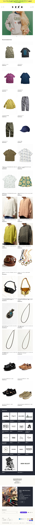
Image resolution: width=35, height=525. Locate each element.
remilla (3, 421)
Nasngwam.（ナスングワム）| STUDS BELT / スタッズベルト (9, 273)
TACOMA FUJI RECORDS (27, 432)
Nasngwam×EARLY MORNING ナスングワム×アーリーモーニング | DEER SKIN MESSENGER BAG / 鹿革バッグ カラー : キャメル (25, 299)
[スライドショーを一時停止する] (25, 36)
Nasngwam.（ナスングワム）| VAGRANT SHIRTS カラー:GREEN (9, 246)
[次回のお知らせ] (33, 1)
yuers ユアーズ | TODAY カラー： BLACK (7, 404)
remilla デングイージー (21, 115)
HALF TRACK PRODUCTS (4, 443)
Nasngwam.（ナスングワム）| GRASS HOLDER (24, 272)
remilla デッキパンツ (5, 141)
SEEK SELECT (20, 472)
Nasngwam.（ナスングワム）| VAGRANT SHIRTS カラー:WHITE (9, 220)
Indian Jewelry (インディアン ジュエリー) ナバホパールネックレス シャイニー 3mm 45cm (25, 352)
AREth (26, 442)
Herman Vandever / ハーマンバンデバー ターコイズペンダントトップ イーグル (9, 326)
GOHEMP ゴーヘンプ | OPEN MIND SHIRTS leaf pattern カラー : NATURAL (9, 193)
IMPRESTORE (20, 431)
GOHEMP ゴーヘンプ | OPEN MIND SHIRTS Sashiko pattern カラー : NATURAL (24, 167)
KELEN (11, 442)
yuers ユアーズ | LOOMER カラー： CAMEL (23, 378)
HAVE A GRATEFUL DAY (5, 432)
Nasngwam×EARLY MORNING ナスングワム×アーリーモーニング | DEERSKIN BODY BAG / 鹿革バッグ (9, 299)
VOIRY (11, 431)
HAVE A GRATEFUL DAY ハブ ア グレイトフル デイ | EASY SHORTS (25, 193)
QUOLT (19, 454)
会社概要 (21, 501)
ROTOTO (26, 454)
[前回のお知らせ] (2, 1)
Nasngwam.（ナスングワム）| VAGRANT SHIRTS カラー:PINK (25, 220)
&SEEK (3, 472)
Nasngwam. (12, 421)
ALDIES (19, 421)
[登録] (16, 512)
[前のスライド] (10, 36)
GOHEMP (27, 421)
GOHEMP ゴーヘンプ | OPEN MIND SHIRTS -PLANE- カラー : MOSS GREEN (9, 167)
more (17, 24)
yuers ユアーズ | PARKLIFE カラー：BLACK (7, 378)
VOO (18, 442)
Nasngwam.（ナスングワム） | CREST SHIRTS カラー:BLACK (24, 246)
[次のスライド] (22, 36)
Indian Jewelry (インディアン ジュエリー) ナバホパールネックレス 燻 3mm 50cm (25, 326)
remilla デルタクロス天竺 (5, 115)
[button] (2, 7)
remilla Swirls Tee (20, 64)
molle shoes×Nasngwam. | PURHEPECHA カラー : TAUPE (25, 404)
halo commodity (5, 454)
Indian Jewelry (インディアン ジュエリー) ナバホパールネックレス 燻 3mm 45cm (9, 352)
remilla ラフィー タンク (5, 64)
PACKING (11, 454)
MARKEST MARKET (16, 482)
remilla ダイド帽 (20, 141)
